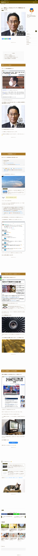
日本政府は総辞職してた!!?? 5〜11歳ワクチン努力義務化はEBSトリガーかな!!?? (15, 472)
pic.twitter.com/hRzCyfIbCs (18, 211)
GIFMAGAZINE (10, 477)
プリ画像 (19, 477)
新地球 (2, 10)
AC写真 (14, 477)
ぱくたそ (7, 477)
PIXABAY (21, 477)
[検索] (36, 0)
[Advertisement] (13, 46)
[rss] (35, 0)
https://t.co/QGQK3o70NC (7, 211)
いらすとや (16, 477)
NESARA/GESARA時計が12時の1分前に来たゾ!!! (14, 306)
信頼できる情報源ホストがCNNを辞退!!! (10, 58)
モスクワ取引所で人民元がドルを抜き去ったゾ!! (11, 57)
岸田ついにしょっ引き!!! (8, 54)
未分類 (28, 44)
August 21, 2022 (17, 164)
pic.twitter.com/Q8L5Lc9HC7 (18, 168)
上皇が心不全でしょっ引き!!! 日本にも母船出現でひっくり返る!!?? (16, 190)
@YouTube (11, 211)
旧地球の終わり (29, 42)
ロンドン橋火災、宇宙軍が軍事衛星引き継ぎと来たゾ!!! (15, 465)
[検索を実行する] (36, 31)
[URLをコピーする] (23, 514)
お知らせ (28, 36)
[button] (4, 514)
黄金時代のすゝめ (4, 2)
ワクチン (28, 39)
